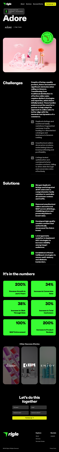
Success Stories (38, 4)
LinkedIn (53, 436)
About (23, 4)
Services (28, 4)
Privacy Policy (53, 448)
